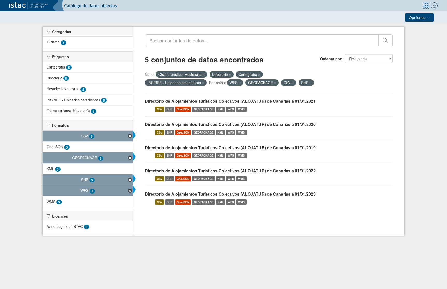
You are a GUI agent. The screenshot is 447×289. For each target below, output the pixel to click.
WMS (241, 109)
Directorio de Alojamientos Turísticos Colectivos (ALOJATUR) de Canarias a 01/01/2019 (230, 148)
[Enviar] (385, 40)
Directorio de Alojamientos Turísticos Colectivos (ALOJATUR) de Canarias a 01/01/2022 (230, 171)
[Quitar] (204, 74)
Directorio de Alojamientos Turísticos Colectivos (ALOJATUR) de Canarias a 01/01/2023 (230, 194)
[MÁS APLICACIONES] (426, 5)
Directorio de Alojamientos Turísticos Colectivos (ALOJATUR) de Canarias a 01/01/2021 (230, 101)
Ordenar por (330, 58)
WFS (231, 109)
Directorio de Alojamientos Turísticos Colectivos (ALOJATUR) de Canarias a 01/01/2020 (230, 124)
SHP (169, 109)
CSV (159, 109)
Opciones (417, 17)
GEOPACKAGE (203, 109)
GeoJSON (183, 109)
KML (221, 109)
